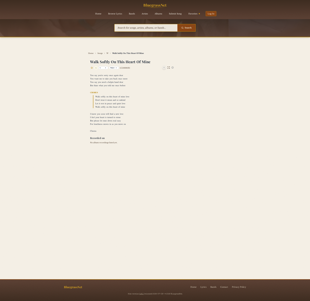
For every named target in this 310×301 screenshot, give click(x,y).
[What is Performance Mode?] (172, 67)
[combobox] (146, 27)
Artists (145, 13)
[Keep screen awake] (164, 67)
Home (98, 13)
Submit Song (175, 13)
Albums (158, 13)
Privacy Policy (239, 287)
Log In (211, 13)
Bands (132, 13)
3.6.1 (141, 294)
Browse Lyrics (115, 13)
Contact (224, 287)
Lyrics (203, 287)
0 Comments (125, 67)
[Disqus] (155, 180)
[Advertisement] (155, 44)
